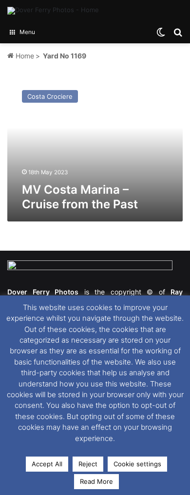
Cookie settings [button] (137, 464)
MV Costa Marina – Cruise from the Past (80, 197)
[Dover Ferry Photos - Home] (53, 11)
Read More (96, 481)
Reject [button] (87, 464)
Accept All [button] (47, 464)
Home (24, 56)
